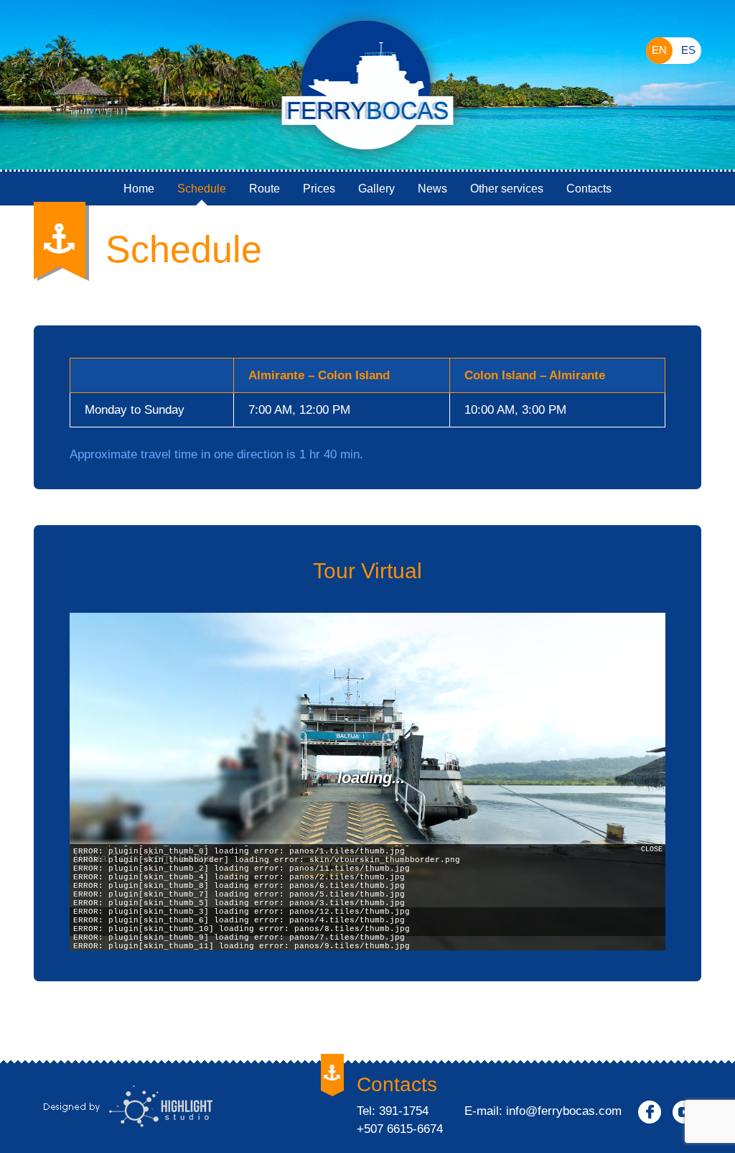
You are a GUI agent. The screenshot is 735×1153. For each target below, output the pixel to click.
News (432, 188)
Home (138, 188)
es (688, 50)
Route (264, 188)
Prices (319, 188)
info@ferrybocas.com (564, 1111)
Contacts (589, 188)
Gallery (376, 188)
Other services (506, 188)
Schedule (201, 188)
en (659, 50)
